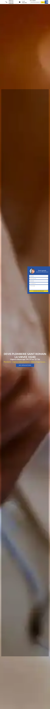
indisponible (24, 2)
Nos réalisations (25, 365)
